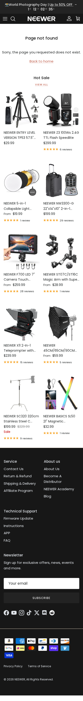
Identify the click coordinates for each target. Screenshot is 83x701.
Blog (47, 496)
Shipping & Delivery (20, 483)
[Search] (15, 19)
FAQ (7, 540)
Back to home (41, 61)
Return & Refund (18, 476)
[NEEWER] (41, 18)
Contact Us (14, 468)
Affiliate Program (18, 490)
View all (41, 84)
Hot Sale (42, 78)
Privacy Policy (13, 666)
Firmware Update (18, 518)
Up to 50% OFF (61, 4)
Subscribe (41, 598)
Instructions (14, 525)
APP (7, 532)
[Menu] (5, 19)
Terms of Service (39, 666)
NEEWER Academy (59, 489)
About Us (51, 468)
